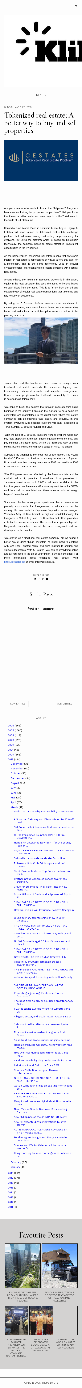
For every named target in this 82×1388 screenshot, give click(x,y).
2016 (11, 1182)
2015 (11, 1187)
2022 (11, 744)
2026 (11, 725)
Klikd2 (27, 1383)
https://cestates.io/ (14, 561)
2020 (11, 754)
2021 (11, 749)
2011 (11, 1206)
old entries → (66, 703)
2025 (11, 730)
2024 (11, 735)
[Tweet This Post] (35, 579)
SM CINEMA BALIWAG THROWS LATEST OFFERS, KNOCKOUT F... (39, 987)
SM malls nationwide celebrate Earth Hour (40, 858)
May (13, 797)
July (13, 787)
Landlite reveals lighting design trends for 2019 (42, 1060)
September (18, 778)
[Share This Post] (39, 579)
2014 (11, 1192)
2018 (11, 1173)
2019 (11, 759)
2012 (11, 1202)
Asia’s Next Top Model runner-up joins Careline (42, 1040)
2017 (11, 1177)
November (17, 768)
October (16, 773)
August (15, 783)
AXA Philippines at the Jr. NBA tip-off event (40, 1117)
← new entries (16, 703)
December (17, 763)
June (14, 792)
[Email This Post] (47, 579)
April (14, 802)
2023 (11, 740)
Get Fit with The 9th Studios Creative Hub (40, 957)
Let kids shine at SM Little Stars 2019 (36, 1065)
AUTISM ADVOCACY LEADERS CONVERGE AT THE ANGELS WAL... (41, 1131)
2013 (11, 1197)
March (15, 807)
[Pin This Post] (42, 579)
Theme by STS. (50, 1383)
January (16, 1167)
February (16, 1162)
